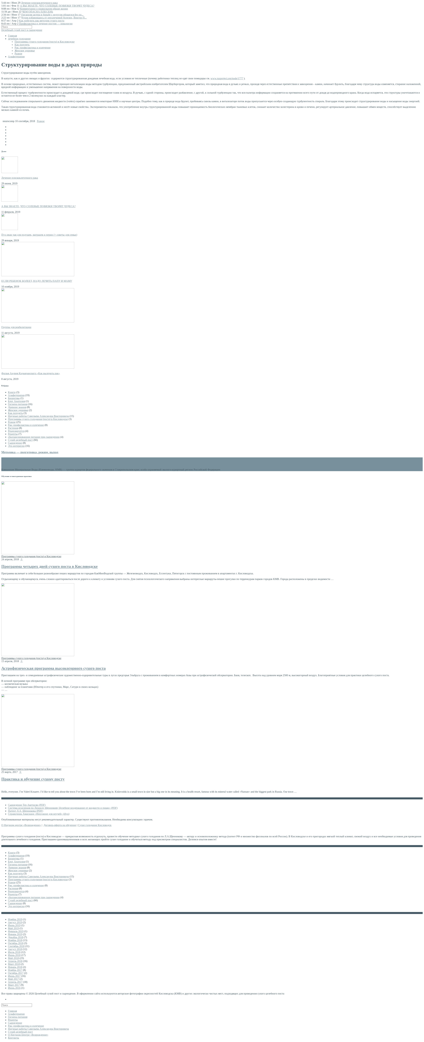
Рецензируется (16, 431)
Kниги (12, 392)
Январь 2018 (15, 967)
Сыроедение (15, 443)
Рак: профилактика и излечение (33, 47)
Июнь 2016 (14, 988)
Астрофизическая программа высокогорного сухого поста (53, 668)
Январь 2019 (15, 934)
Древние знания (17, 407)
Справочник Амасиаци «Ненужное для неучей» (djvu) (38, 813)
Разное (18, 53)
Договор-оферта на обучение (60, 825)
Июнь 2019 (14, 925)
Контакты (13, 1037)
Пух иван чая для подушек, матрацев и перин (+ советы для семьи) (39, 234)
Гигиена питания (17, 404)
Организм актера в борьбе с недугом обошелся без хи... (52, 14)
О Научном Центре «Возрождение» (28, 1034)
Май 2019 (13, 928)
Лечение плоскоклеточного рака (39, 2)
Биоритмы (14, 398)
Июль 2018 (14, 952)
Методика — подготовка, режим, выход (29, 452)
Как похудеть (22, 44)
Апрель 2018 (15, 961)
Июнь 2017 (14, 976)
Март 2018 (14, 964)
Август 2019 (15, 922)
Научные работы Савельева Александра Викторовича (38, 416)
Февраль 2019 (16, 931)
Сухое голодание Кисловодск (94, 825)
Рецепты (13, 434)
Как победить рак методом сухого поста (41, 20)
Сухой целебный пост (20, 440)
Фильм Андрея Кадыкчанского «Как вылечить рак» (30, 373)
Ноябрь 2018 (15, 940)
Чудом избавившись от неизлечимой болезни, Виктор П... (54, 17)
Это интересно (16, 445)
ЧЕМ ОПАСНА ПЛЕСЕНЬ (37, 11)
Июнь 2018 (14, 955)
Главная (12, 35)
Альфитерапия (16, 56)
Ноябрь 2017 (15, 970)
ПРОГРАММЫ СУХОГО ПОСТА (31, 459)
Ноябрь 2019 (15, 919)
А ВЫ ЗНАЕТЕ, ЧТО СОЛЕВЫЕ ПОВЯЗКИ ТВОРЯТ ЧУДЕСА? (57, 5)
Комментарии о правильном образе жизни (44, 8)
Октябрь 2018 (15, 943)
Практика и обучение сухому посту (33, 779)
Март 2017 (14, 985)
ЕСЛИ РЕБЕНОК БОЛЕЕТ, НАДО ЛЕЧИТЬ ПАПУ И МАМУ (36, 281)
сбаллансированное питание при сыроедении (34, 437)
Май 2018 (13, 958)
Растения (13, 428)
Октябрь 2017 (15, 973)
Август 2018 (15, 949)
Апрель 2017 (15, 982)
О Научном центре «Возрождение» (21, 825)
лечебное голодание (19, 38)
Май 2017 (13, 979)
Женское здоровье (25, 50)
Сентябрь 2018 (16, 946)
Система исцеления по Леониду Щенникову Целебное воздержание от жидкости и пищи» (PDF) (63, 808)
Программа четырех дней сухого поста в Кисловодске (49, 566)
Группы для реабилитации (16, 327)
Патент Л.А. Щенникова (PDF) (25, 810)
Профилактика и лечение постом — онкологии (46, 23)
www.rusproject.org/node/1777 (227, 78)
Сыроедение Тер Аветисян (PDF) (27, 805)
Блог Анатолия (16, 401)
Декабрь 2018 (15, 937)
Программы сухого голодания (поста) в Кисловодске (45, 41)
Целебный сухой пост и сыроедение (21, 30)
